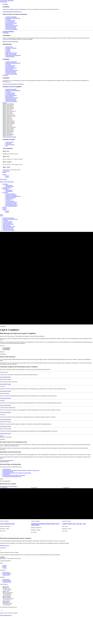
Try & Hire (7, 49)
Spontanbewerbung (17, 11)
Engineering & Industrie (10, 26)
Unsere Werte (8, 143)
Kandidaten (5, 4)
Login (1, 0)
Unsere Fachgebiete (7, 573)
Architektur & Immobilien (11, 16)
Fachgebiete (5, 75)
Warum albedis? (8, 190)
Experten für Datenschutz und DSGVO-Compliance (14, 475)
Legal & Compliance (9, 21)
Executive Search (9, 46)
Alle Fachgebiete (20, 84)
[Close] (0, 550)
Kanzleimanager (6, 474)
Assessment (7, 51)
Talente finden (11, 0)
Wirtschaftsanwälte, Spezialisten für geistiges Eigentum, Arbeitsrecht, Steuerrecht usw (21, 470)
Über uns (5, 102)
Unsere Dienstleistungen (13, 41)
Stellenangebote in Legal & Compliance (8, 486)
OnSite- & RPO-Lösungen (11, 52)
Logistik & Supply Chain (10, 27)
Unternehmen (6, 32)
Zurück (1, 215)
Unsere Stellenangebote (8, 11)
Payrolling (7, 50)
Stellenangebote (8, 185)
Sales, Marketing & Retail (11, 23)
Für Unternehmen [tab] (6, 348)
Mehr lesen (5, 41)
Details (4, 171)
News (6, 145)
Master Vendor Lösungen (10, 54)
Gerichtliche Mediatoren (8, 471)
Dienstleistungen (9, 191)
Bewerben (5, 0)
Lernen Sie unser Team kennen (9, 84)
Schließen (2, 557)
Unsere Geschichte (9, 142)
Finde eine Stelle (3, 181)
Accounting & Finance (10, 20)
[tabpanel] (46, 393)
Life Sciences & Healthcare (11, 29)
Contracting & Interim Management (13, 55)
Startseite (5, 565)
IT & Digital (8, 19)
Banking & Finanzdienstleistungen (12, 18)
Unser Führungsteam (9, 144)
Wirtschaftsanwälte (7, 469)
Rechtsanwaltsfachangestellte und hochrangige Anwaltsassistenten (17, 472)
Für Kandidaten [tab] (6, 349)
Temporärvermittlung (10, 56)
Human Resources (9, 24)
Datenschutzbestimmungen (6, 615)
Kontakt (7, 171)
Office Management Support (11, 25)
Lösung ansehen (3, 377)
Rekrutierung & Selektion (10, 48)
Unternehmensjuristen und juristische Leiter (12, 476)
